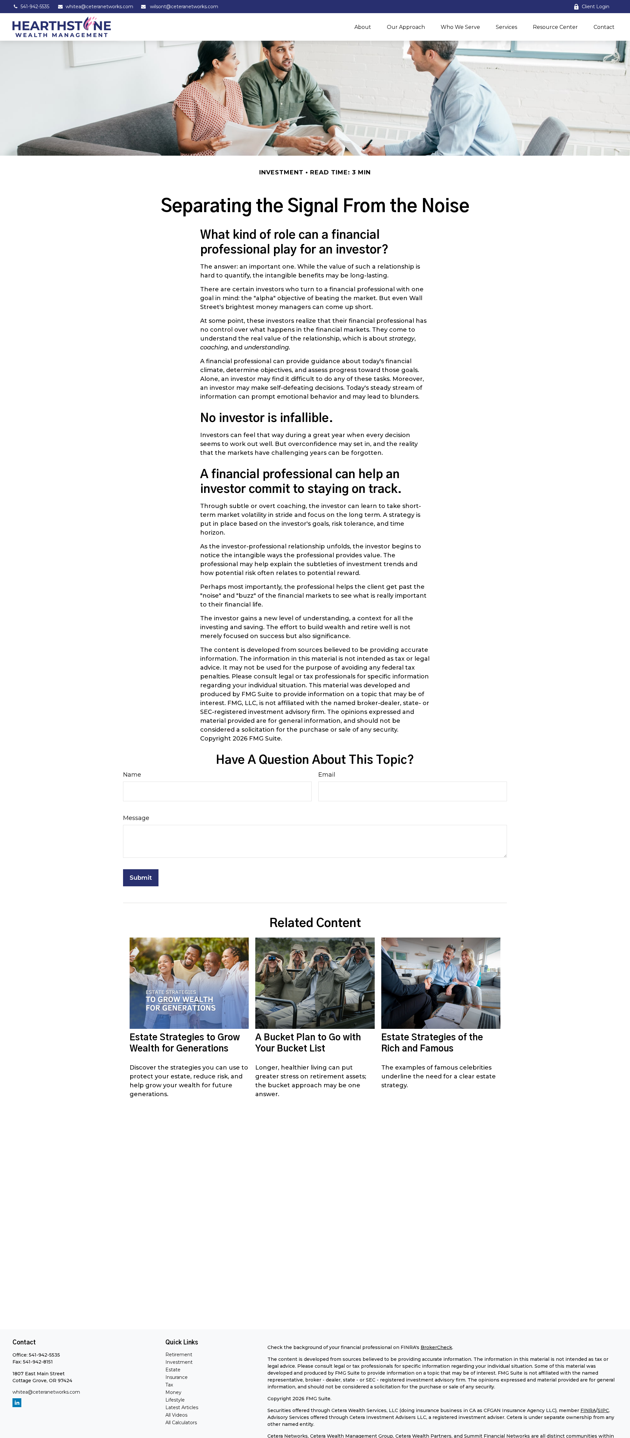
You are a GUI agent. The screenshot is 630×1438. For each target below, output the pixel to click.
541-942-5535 (35, 7)
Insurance (176, 1377)
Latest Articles (181, 1407)
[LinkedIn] (16, 1402)
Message (136, 818)
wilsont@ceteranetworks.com (183, 7)
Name (132, 774)
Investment (179, 1362)
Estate (172, 1370)
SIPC (603, 1410)
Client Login (595, 7)
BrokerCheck (436, 1347)
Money (173, 1392)
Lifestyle (175, 1400)
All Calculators (181, 1423)
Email (326, 774)
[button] (362, 27)
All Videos (176, 1415)
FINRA (588, 1410)
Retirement (178, 1355)
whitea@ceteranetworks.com (99, 7)
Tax (169, 1385)
